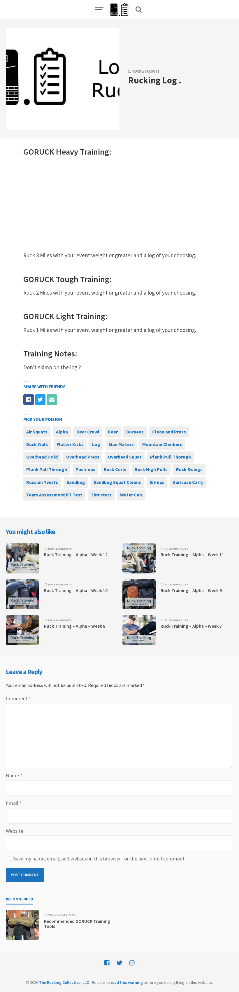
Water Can (131, 495)
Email (14, 803)
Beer (113, 432)
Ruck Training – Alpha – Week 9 (191, 590)
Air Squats (37, 432)
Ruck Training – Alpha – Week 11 (192, 554)
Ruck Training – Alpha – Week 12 (76, 554)
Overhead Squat (125, 457)
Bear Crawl (87, 432)
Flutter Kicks (70, 444)
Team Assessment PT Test (54, 495)
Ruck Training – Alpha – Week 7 (191, 626)
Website (14, 830)
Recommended (19, 899)
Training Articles (61, 915)
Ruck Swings (189, 469)
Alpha (62, 432)
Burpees (135, 432)
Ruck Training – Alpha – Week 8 (74, 626)
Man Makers (121, 444)
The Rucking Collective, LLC (64, 982)
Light (65, 316)
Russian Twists (42, 482)
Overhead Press (82, 457)
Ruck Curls (115, 469)
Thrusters (101, 495)
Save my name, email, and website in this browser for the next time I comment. (99, 858)
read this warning (127, 982)
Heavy (67, 151)
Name (14, 775)
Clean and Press (169, 432)
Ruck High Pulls (151, 469)
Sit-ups (157, 482)
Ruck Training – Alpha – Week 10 (76, 590)
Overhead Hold (42, 457)
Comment (18, 698)
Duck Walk (37, 444)
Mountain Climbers (162, 444)
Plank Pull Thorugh (170, 457)
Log (96, 444)
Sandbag (75, 482)
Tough (67, 279)
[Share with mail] (52, 399)
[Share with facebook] (28, 399)
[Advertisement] (119, 204)
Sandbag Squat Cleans (117, 482)
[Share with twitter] (40, 399)
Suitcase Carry (188, 482)
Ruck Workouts (146, 71)
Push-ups (85, 469)
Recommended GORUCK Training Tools (77, 923)
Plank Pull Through (46, 469)
